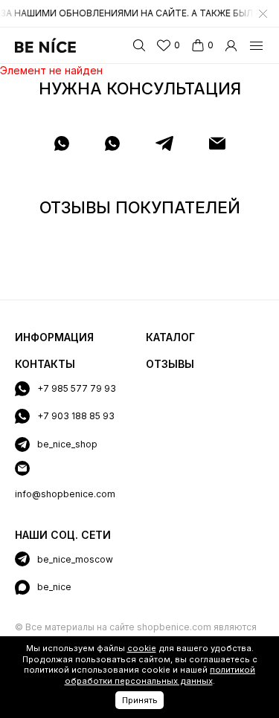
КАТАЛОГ (170, 337)
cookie (141, 648)
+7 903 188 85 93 (76, 415)
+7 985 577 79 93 (76, 388)
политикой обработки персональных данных (160, 675)
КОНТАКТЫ (45, 364)
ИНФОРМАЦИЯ (54, 337)
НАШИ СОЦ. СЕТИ (63, 534)
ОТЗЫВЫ (170, 364)
